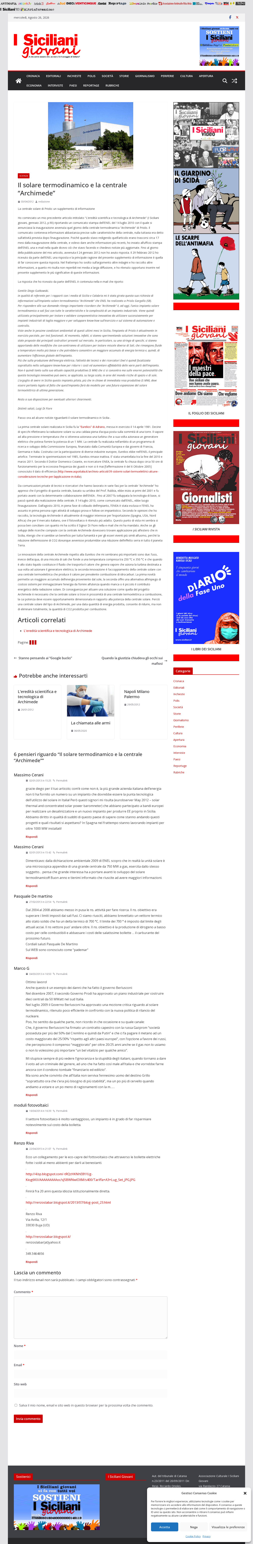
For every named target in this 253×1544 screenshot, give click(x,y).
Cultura (186, 76)
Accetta (164, 1527)
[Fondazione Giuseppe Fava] (232, 3)
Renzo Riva (24, 1143)
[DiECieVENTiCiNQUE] (81, 3)
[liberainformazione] (137, 3)
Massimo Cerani (28, 775)
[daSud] (61, 3)
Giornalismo (145, 76)
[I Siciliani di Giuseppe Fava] (240, 3)
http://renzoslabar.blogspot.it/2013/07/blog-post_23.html (68, 1202)
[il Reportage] (117, 3)
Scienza (23, 175)
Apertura (206, 76)
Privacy (207, 1536)
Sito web (20, 1384)
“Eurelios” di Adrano (92, 427)
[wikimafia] (226, 3)
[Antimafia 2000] (8, 3)
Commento (23, 1292)
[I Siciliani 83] (9, 9)
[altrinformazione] (37, 9)
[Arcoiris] (25, 3)
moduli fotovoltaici (31, 1105)
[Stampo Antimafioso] (198, 3)
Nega (194, 1527)
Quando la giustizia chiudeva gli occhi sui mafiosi (132, 661)
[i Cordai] (101, 3)
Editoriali (53, 76)
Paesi (73, 85)
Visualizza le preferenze (228, 1527)
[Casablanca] (51, 3)
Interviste (55, 85)
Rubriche (112, 85)
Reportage (91, 85)
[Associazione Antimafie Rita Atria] (175, 3)
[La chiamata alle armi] (90, 688)
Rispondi (32, 837)
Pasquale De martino (33, 896)
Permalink (61, 780)
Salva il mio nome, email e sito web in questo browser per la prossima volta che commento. (86, 1405)
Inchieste (74, 76)
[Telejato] (209, 3)
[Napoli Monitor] (152, 3)
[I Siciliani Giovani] (18, 81)
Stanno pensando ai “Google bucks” (45, 658)
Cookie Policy (193, 1536)
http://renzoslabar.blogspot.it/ (48, 1236)
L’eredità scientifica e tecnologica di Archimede (37, 696)
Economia (34, 85)
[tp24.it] (218, 3)
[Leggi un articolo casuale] (234, 81)
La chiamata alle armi (90, 723)
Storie (124, 76)
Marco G (21, 968)
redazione (44, 201)
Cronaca (33, 76)
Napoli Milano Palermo (136, 694)
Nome (20, 1346)
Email (19, 1365)
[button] (245, 1493)
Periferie (167, 76)
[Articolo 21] (39, 3)
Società (107, 76)
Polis (91, 76)
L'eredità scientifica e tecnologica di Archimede (58, 631)
